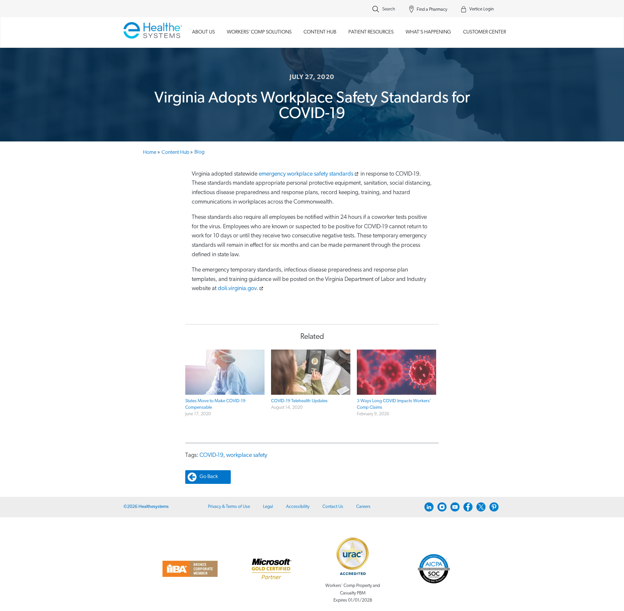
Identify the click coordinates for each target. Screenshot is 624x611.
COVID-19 (211, 455)
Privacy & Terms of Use (229, 506)
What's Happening (428, 32)
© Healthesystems (146, 506)
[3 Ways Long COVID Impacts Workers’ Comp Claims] (396, 372)
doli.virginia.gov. (238, 289)
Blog (199, 152)
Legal (268, 506)
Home (151, 152)
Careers (363, 506)
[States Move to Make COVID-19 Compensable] (225, 372)
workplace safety (246, 455)
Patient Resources (371, 32)
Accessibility (297, 506)
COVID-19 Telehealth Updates (299, 401)
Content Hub (320, 32)
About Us (203, 32)
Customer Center (484, 32)
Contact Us (332, 506)
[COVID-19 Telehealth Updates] (310, 372)
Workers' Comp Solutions (259, 32)
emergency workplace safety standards (306, 174)
